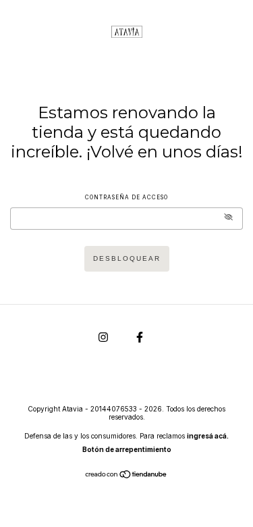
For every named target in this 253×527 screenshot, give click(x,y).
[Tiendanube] (126, 476)
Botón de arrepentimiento (126, 449)
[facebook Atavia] (140, 337)
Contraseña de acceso (126, 197)
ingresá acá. (208, 436)
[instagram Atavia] (104, 337)
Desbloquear (127, 258)
